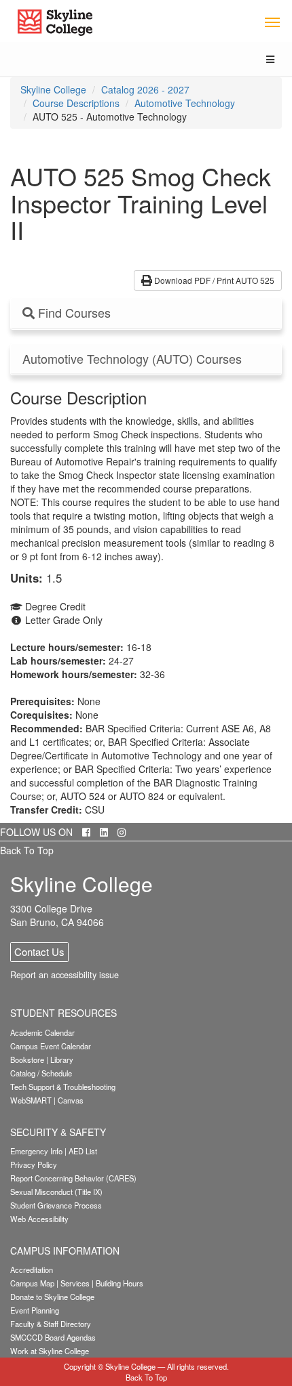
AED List (83, 1151)
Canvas (71, 1100)
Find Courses (73, 313)
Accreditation (31, 1269)
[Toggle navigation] (272, 21)
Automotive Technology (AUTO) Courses (132, 359)
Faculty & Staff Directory (50, 1323)
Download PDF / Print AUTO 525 (213, 280)
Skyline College (53, 89)
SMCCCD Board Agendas (53, 1337)
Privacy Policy (33, 1164)
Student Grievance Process (56, 1205)
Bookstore (27, 1059)
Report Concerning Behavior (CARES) (73, 1178)
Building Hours (119, 1283)
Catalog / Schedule (41, 1073)
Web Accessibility (39, 1218)
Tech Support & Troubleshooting (62, 1086)
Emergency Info (36, 1151)
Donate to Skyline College (52, 1296)
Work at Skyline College (49, 1350)
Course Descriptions (76, 103)
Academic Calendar (42, 1032)
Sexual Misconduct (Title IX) (56, 1191)
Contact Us (39, 951)
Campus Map (32, 1283)
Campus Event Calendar (50, 1046)
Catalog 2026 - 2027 (145, 89)
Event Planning (34, 1310)
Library (61, 1059)
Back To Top (27, 850)
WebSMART (31, 1100)
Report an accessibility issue (64, 975)
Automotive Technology (184, 103)
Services (75, 1283)
